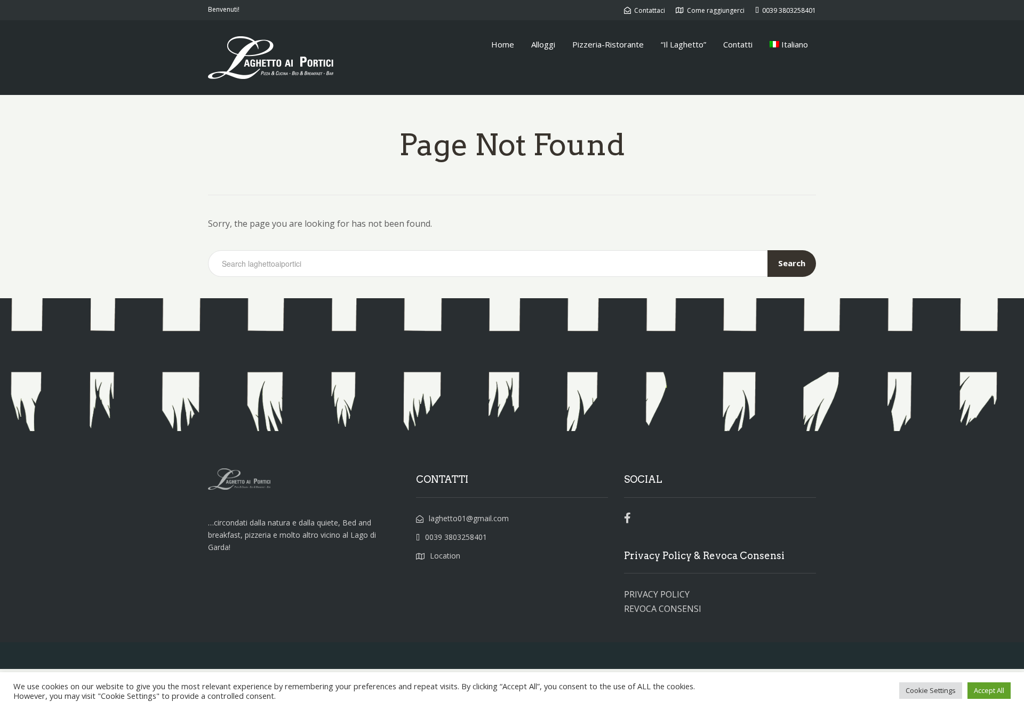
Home (502, 44)
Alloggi (543, 44)
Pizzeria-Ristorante (608, 44)
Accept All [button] (989, 690)
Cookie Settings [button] (931, 690)
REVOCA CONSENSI (662, 609)
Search (791, 263)
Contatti (738, 44)
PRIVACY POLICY (657, 594)
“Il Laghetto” (683, 44)
